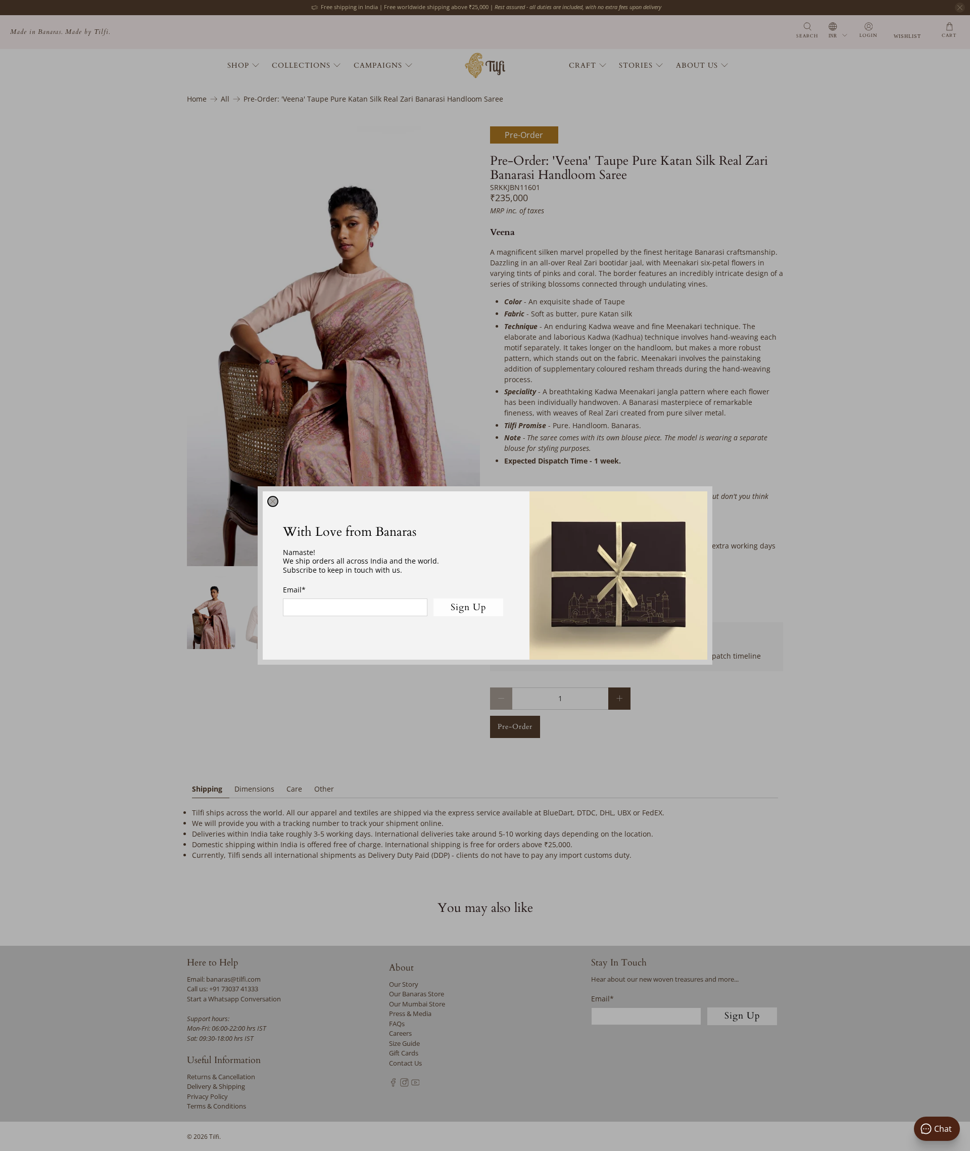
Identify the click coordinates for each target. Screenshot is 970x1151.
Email (294, 589)
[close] (273, 501)
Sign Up (469, 607)
